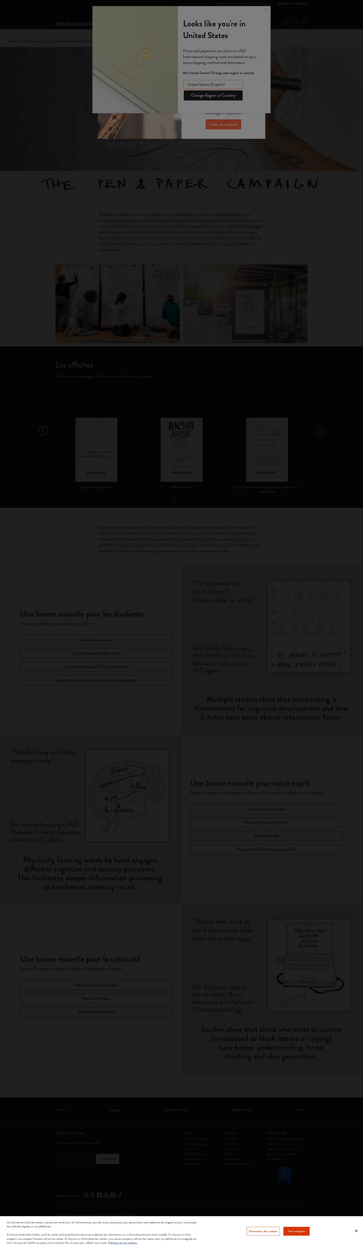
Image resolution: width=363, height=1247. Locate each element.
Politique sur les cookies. (123, 1243)
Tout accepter (296, 1231)
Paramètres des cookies (263, 1231)
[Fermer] (356, 1230)
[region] (181, 1231)
